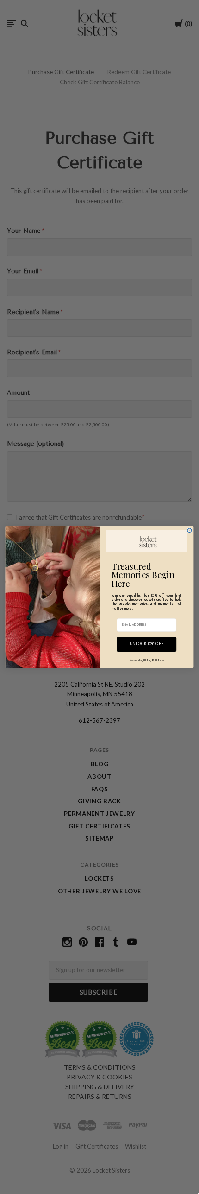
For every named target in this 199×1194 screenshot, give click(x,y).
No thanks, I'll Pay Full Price (147, 661)
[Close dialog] (189, 530)
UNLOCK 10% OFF (147, 644)
